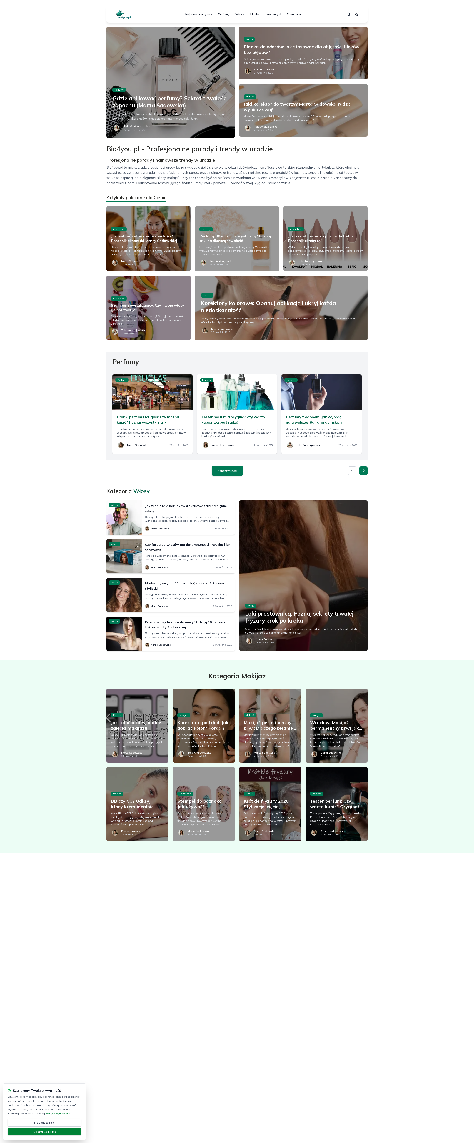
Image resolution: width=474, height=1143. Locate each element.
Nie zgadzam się (44, 1122)
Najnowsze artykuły (198, 14)
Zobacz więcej (227, 471)
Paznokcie (294, 14)
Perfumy (223, 14)
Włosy (239, 14)
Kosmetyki (273, 14)
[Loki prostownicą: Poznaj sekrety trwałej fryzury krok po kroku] (303, 575)
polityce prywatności (58, 1113)
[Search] (348, 14)
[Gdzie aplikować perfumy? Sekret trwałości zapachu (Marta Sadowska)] (170, 82)
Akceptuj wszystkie (44, 1131)
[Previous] (352, 470)
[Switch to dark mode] (356, 14)
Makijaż (255, 14)
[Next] (363, 470)
